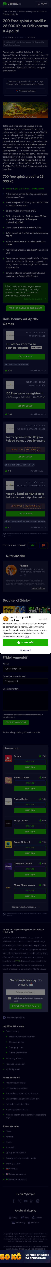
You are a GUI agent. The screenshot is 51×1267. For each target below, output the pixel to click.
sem (27, 636)
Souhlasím (27, 642)
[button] (42, 618)
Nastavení (25, 650)
